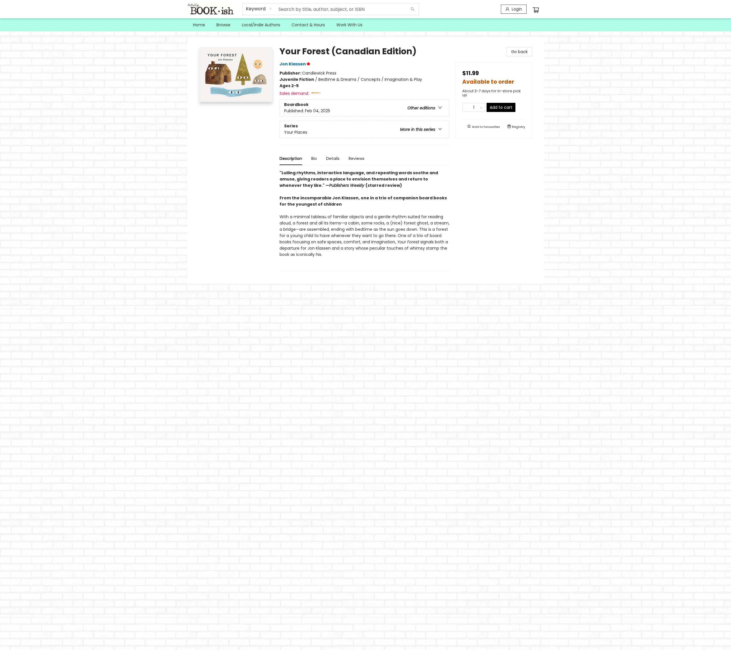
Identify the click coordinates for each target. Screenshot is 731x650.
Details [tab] (333, 158)
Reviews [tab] (356, 158)
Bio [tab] (314, 158)
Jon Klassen (293, 64)
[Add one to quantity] (481, 107)
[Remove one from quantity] (466, 107)
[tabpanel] (364, 220)
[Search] (412, 9)
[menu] (365, 24)
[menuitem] (199, 24)
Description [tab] (291, 158)
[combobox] (259, 8)
